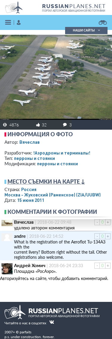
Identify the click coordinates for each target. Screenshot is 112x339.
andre (20, 236)
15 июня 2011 (30, 200)
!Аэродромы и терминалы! (61, 152)
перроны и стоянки (34, 158)
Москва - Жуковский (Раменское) (52, 194)
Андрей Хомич (29, 265)
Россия (28, 189)
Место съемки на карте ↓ (46, 181)
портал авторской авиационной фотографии (73, 10)
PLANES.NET (74, 6)
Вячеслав (29, 142)
